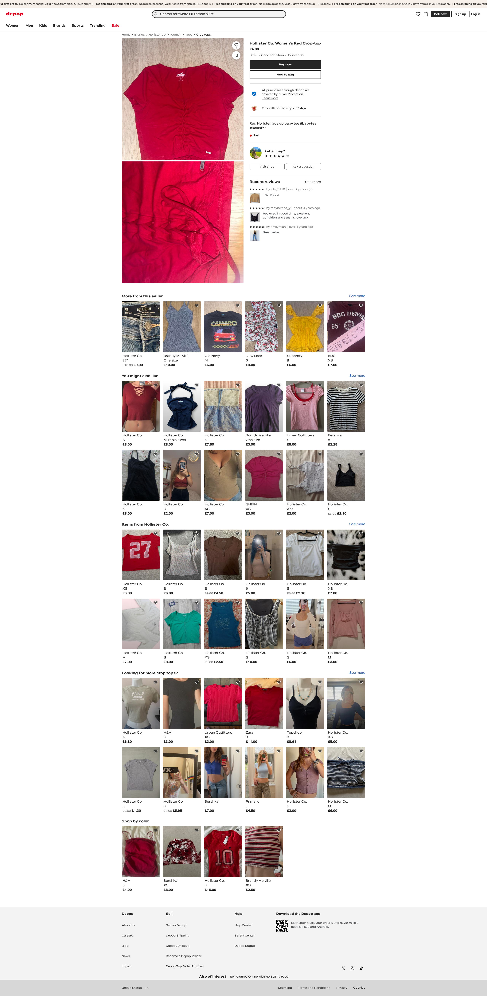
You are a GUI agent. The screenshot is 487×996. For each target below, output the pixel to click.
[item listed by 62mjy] (305, 624)
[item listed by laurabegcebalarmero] (264, 851)
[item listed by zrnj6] (182, 406)
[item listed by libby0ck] (141, 772)
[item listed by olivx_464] (141, 851)
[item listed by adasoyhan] (182, 851)
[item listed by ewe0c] (346, 475)
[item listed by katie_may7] (141, 326)
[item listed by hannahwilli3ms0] (182, 772)
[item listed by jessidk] (305, 475)
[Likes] (418, 14)
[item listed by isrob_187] (223, 475)
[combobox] (219, 14)
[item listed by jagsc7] (264, 406)
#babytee (308, 123)
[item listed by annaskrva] (223, 555)
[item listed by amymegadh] (305, 406)
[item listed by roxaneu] (223, 772)
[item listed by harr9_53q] (141, 555)
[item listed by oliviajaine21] (182, 475)
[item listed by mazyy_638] (264, 555)
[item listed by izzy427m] (305, 703)
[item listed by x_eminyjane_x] (264, 475)
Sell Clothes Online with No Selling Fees (259, 976)
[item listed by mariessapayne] (141, 624)
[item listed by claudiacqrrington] (264, 624)
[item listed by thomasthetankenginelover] (264, 703)
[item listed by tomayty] (264, 772)
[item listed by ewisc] (346, 406)
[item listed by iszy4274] (141, 703)
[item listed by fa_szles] (223, 851)
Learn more (270, 98)
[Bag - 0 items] (426, 14)
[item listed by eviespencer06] (346, 555)
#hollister (258, 128)
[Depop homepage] (14, 14)
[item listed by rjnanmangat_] (182, 703)
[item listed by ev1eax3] (141, 475)
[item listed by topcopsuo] (182, 624)
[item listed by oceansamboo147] (223, 624)
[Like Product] (155, 305)
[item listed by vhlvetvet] (346, 772)
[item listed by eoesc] (305, 555)
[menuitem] (12, 25)
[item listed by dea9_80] (346, 624)
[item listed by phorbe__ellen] (182, 555)
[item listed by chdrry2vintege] (141, 406)
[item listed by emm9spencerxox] (346, 703)
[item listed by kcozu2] (223, 406)
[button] (293, 156)
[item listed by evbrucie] (305, 772)
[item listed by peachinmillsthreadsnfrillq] (223, 703)
